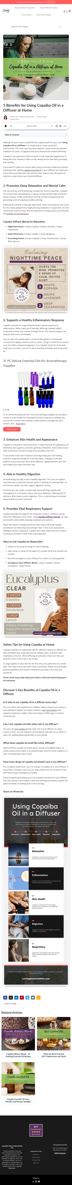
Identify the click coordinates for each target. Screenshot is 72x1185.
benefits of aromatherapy (17, 213)
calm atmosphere (49, 710)
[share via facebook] (5, 997)
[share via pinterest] (22, 997)
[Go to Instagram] (36, 1182)
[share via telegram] (27, 997)
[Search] (59, 26)
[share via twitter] (11, 997)
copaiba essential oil (32, 170)
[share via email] (33, 997)
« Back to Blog (10, 1003)
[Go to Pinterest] (39, 1182)
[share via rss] (38, 997)
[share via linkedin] (16, 997)
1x (52, 126)
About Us (36, 1163)
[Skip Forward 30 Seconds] (60, 126)
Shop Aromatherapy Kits (25, 7)
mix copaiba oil (20, 729)
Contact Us (36, 1154)
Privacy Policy (36, 1157)
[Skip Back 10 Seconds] (56, 126)
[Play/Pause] (6, 126)
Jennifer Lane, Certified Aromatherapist (22, 117)
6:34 (65, 126)
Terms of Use (36, 1160)
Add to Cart (12, 429)
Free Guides (26, 15)
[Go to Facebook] (33, 1182)
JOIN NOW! (50, 2)
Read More (20, 423)
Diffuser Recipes (42, 117)
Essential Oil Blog (43, 15)
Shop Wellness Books (48, 7)
